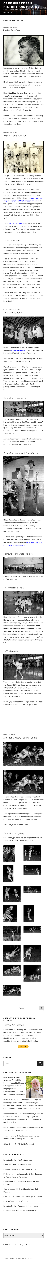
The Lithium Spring (28, 1169)
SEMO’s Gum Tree (24, 1160)
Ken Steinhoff (9, 1160)
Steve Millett (8, 1165)
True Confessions (12, 312)
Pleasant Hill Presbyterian (27, 1206)
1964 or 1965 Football (14, 135)
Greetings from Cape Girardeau (29, 1197)
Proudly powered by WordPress (21, 1258)
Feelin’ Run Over (12, 30)
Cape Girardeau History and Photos (21, 5)
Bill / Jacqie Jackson (16, 223)
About (5, 1258)
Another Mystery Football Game (20, 737)
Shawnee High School (19, 1201)
